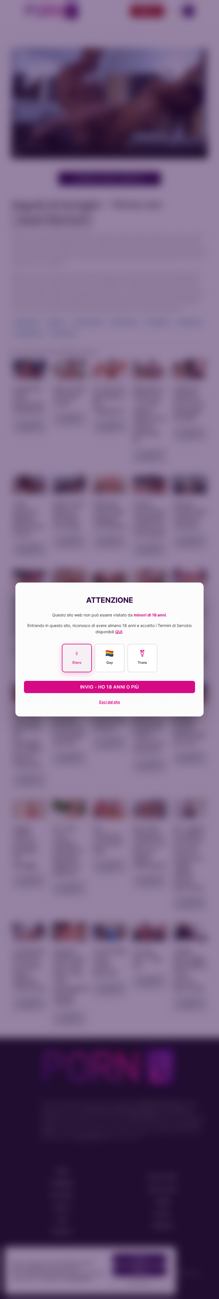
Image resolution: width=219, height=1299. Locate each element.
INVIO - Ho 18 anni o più (109, 687)
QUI (118, 631)
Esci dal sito (109, 702)
